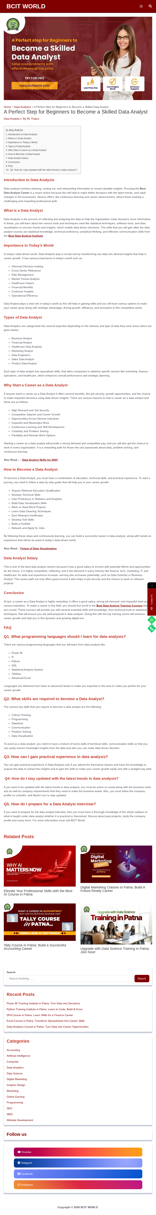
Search (142, 978)
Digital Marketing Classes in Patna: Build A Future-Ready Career (112, 889)
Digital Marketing (17, 1079)
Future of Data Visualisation (38, 548)
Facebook (26, 1173)
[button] (150, 6)
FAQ (10, 166)
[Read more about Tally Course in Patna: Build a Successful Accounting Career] (40, 922)
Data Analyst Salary (18, 158)
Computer (13, 1061)
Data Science (15, 1073)
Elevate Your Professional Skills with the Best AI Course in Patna (38, 892)
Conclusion (14, 162)
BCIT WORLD (25, 6)
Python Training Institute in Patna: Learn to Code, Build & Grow (44, 1009)
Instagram (26, 1184)
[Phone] (151, 628)
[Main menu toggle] (141, 6)
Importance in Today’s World (22, 142)
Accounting (13, 1050)
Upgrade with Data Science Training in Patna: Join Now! (115, 950)
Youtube (26, 1152)
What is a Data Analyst (19, 138)
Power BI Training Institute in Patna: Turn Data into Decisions (43, 1003)
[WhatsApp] (151, 620)
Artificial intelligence (18, 1055)
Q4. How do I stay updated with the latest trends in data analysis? (43, 170)
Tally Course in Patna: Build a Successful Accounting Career (35, 947)
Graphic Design (16, 1085)
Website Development (20, 1120)
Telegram (26, 1162)
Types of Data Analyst (19, 146)
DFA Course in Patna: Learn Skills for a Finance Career (40, 1015)
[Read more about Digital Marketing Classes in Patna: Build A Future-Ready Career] (116, 864)
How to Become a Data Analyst (24, 154)
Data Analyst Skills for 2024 (40, 459)
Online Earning (16, 1096)
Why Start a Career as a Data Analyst (27, 150)
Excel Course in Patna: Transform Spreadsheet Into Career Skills (46, 1020)
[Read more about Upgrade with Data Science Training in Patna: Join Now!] (116, 923)
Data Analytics (12, 118)
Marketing (13, 1091)
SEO (9, 1108)
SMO (10, 1114)
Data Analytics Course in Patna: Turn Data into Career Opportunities (47, 1026)
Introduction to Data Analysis (22, 134)
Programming (15, 1102)
